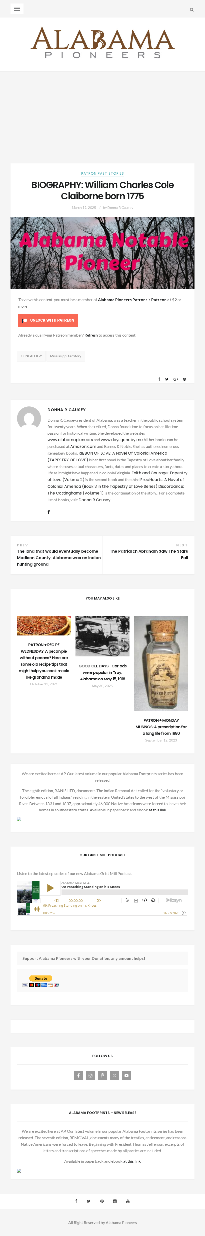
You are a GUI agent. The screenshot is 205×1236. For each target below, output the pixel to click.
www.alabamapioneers (70, 440)
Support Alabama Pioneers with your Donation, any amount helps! (83, 958)
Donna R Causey (120, 207)
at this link (157, 809)
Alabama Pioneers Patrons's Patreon (132, 299)
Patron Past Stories (102, 173)
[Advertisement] (102, 109)
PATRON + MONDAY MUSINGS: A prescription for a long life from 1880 (161, 727)
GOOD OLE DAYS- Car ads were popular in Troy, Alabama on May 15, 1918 (102, 672)
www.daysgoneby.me (122, 440)
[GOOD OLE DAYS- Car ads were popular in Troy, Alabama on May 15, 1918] (102, 636)
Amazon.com (83, 446)
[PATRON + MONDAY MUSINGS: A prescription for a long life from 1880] (161, 663)
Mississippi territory (65, 356)
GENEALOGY (31, 356)
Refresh (91, 335)
